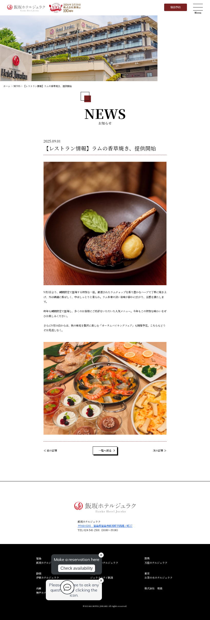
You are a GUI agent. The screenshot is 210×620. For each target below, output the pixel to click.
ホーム (6, 86)
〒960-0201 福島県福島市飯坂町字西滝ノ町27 (105, 526)
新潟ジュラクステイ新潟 (101, 575)
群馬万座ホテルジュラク (155, 560)
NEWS (17, 86)
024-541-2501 (92, 530)
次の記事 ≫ (159, 450)
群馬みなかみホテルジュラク (104, 560)
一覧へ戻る (105, 450)
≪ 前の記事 (50, 450)
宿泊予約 (175, 7)
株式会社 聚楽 (153, 588)
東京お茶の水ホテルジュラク (158, 575)
